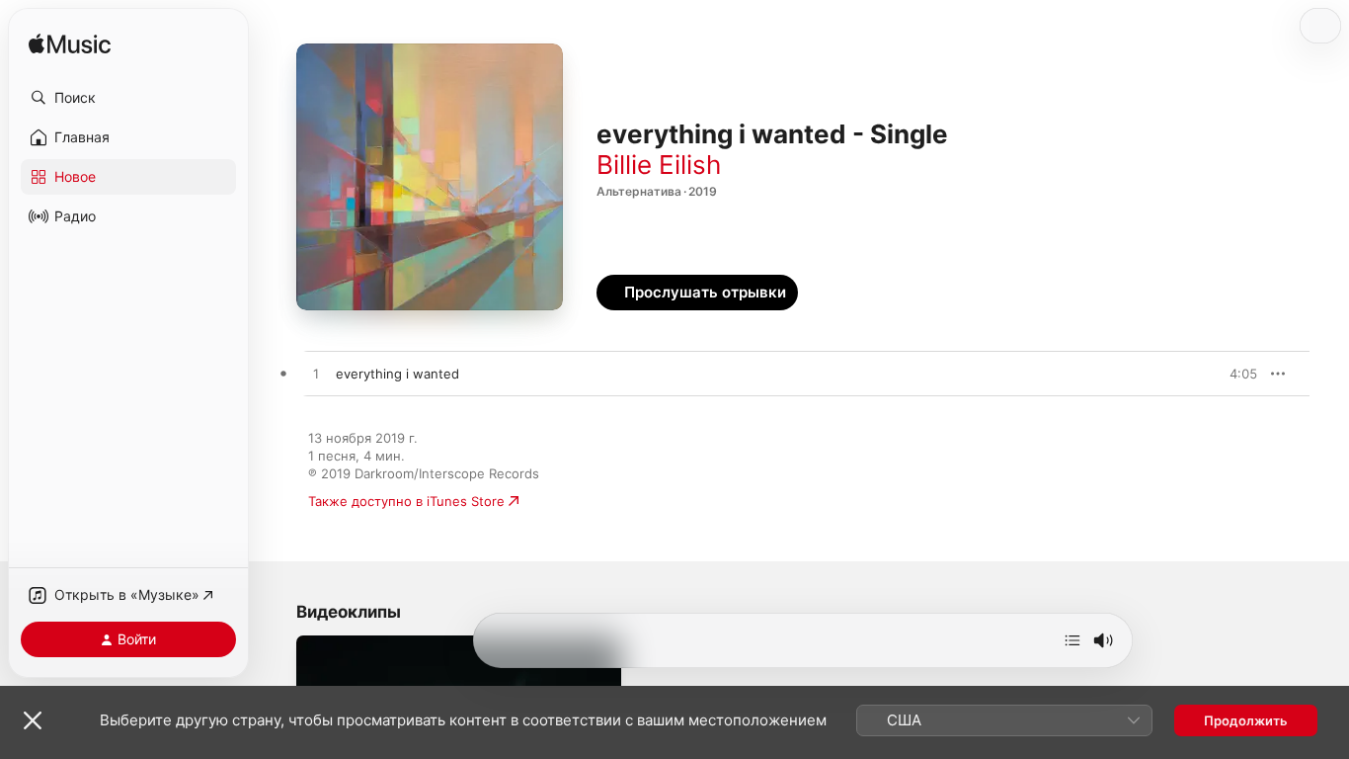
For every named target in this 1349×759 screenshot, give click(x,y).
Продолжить (1246, 720)
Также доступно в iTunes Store (406, 501)
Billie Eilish (658, 164)
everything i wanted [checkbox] (397, 373)
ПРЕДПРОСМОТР (1215, 374)
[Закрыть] (32, 720)
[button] (128, 98)
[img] (70, 45)
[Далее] (1072, 640)
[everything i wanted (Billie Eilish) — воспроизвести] (316, 374)
